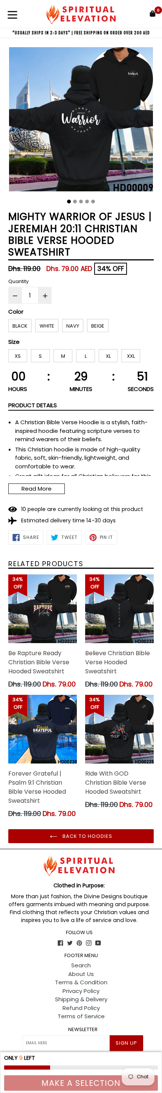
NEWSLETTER (83, 1030)
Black (20, 325)
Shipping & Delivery (81, 999)
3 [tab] (81, 201)
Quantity (18, 281)
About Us (81, 974)
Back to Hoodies (87, 836)
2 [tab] (75, 201)
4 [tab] (87, 201)
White (47, 325)
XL (108, 356)
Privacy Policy (81, 991)
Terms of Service (81, 1016)
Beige (97, 325)
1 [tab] (69, 201)
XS (18, 356)
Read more (36, 489)
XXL (131, 356)
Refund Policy (81, 1008)
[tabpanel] (81, 121)
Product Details (32, 405)
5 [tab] (93, 201)
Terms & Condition (81, 982)
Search (81, 965)
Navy (72, 325)
